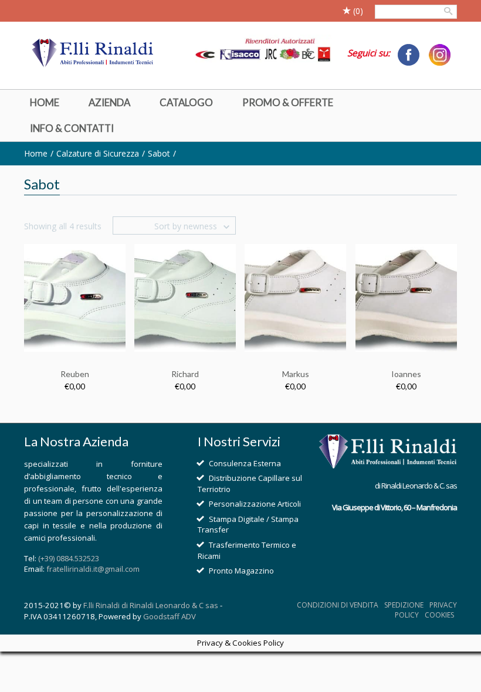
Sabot (159, 153)
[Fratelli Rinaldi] (93, 53)
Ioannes (406, 374)
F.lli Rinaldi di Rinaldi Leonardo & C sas (150, 605)
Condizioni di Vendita (337, 605)
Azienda (109, 102)
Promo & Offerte (287, 102)
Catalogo (186, 102)
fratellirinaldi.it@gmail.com (93, 569)
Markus (295, 374)
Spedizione (404, 605)
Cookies (439, 615)
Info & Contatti (72, 128)
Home (44, 102)
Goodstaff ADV (169, 616)
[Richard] (185, 297)
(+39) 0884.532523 (68, 558)
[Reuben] (75, 297)
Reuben (74, 374)
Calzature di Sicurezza (97, 153)
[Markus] (295, 297)
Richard (185, 374)
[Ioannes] (406, 297)
